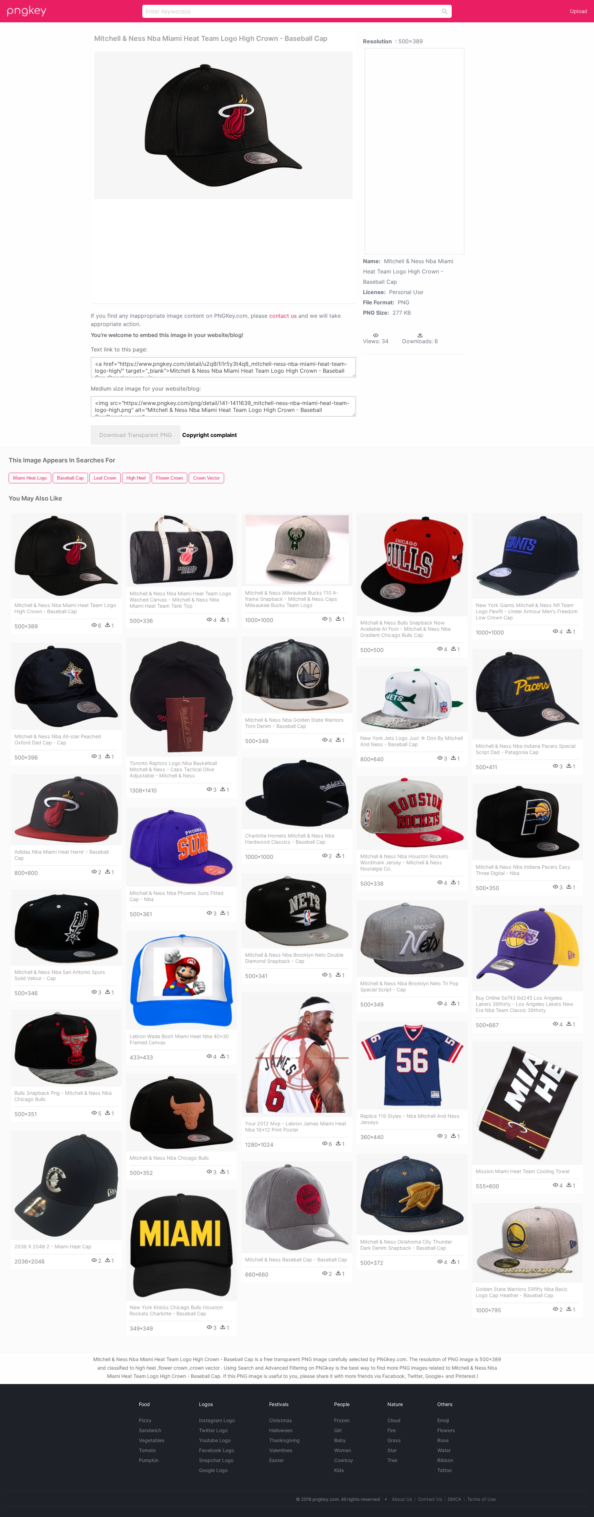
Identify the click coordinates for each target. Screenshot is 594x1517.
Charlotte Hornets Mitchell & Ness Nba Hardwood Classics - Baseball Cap (289, 839)
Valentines (281, 1450)
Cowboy (343, 1460)
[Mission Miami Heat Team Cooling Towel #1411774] (527, 1103)
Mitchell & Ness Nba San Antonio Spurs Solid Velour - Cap (59, 975)
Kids (339, 1470)
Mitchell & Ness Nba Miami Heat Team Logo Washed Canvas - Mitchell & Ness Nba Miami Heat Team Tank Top (180, 600)
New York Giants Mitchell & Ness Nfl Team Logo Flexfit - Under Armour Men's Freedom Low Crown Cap (527, 611)
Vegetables (152, 1440)
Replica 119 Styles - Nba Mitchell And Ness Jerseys (410, 1119)
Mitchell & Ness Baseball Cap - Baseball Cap (296, 1259)
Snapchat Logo (216, 1460)
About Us (402, 1499)
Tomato (147, 1450)
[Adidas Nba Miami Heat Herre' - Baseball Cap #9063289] (66, 809)
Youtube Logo (215, 1440)
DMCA (454, 1499)
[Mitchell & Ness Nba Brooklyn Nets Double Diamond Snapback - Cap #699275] (297, 910)
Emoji (443, 1420)
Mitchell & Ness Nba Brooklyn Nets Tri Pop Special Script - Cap (409, 986)
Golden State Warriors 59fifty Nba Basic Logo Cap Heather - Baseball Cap (522, 1292)
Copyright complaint (209, 434)
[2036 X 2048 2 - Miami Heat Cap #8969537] (66, 1185)
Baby (340, 1440)
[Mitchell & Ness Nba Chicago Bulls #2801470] (181, 1112)
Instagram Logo (217, 1420)
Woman (342, 1450)
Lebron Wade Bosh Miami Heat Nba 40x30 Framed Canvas (179, 1039)
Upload (578, 11)
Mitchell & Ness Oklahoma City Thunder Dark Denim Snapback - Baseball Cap (406, 1245)
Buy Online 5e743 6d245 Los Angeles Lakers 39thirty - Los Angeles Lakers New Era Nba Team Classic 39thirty (524, 1004)
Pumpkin (148, 1460)
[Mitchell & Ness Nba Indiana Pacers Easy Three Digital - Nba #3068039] (527, 822)
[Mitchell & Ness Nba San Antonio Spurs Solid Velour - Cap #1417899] (66, 927)
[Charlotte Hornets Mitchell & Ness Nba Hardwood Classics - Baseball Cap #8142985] (297, 793)
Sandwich (150, 1430)
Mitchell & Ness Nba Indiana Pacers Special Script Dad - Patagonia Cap (525, 749)
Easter (276, 1460)
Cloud (393, 1420)
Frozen (342, 1420)
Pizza (145, 1420)
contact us (283, 315)
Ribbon (445, 1460)
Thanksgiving (284, 1440)
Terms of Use (481, 1499)
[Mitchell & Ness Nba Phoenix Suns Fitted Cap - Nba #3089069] (181, 847)
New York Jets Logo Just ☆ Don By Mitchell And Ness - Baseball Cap (411, 741)
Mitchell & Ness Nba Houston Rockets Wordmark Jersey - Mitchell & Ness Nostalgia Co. (404, 862)
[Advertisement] (198, 251)
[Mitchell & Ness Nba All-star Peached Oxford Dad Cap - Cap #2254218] (66, 686)
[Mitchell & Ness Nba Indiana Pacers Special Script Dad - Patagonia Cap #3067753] (527, 694)
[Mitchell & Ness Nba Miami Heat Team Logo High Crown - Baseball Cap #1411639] (66, 556)
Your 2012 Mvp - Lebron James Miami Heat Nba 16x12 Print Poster (295, 1127)
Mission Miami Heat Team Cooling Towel (522, 1171)
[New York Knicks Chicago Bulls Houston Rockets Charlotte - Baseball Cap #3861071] (181, 1245)
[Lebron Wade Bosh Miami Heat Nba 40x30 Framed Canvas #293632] (181, 980)
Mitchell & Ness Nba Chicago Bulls (169, 1158)
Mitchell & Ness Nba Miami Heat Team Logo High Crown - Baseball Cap (65, 608)
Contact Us (430, 1499)
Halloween (281, 1430)
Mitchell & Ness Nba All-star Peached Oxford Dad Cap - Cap (57, 739)
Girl (337, 1430)
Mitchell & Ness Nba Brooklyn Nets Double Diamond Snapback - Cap (294, 958)
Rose (443, 1440)
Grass (394, 1440)
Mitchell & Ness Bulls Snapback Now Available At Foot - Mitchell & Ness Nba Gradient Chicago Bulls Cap (405, 629)
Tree (392, 1460)
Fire (391, 1430)
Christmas (280, 1420)
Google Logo (213, 1470)
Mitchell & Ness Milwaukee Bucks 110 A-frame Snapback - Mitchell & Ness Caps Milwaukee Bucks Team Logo (292, 599)
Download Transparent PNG (135, 434)
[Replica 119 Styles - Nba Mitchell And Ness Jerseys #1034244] (412, 1065)
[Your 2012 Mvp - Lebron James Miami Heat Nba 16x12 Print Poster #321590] (297, 1054)
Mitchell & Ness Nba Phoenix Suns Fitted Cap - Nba (176, 896)
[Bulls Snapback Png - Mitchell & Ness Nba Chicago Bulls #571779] (66, 1048)
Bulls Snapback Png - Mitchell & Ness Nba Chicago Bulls (63, 1096)
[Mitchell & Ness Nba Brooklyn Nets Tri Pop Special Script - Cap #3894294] (412, 938)
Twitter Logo (213, 1430)
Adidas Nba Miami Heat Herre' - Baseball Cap (61, 855)
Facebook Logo (216, 1450)
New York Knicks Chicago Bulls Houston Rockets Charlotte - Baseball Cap (176, 1310)
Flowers (446, 1430)
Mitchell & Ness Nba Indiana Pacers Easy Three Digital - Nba (523, 870)
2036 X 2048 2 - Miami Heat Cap (52, 1246)
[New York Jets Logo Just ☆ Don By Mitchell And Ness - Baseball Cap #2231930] (412, 699)
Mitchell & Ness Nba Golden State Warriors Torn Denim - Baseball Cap (294, 723)
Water (444, 1450)
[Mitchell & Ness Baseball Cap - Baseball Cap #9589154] (297, 1207)
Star (392, 1450)
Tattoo (444, 1470)
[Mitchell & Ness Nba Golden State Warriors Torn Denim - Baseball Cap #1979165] (297, 675)
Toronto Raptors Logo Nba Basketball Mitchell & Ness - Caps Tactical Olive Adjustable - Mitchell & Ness (173, 769)
